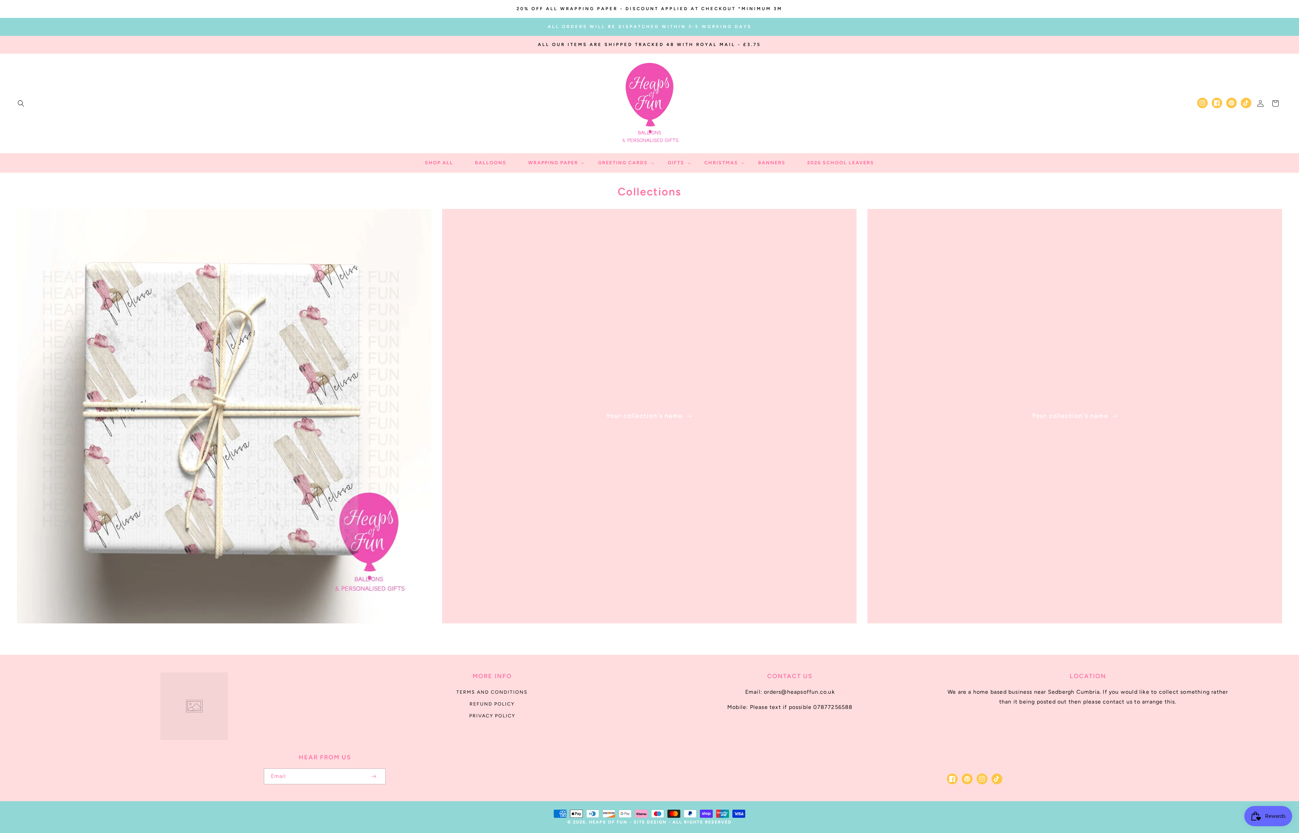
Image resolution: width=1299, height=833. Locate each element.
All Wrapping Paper (220, 633)
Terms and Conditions (492, 692)
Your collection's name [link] (645, 416)
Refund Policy (492, 704)
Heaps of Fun (608, 822)
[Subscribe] (373, 776)
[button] (21, 103)
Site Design (650, 822)
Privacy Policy (492, 716)
